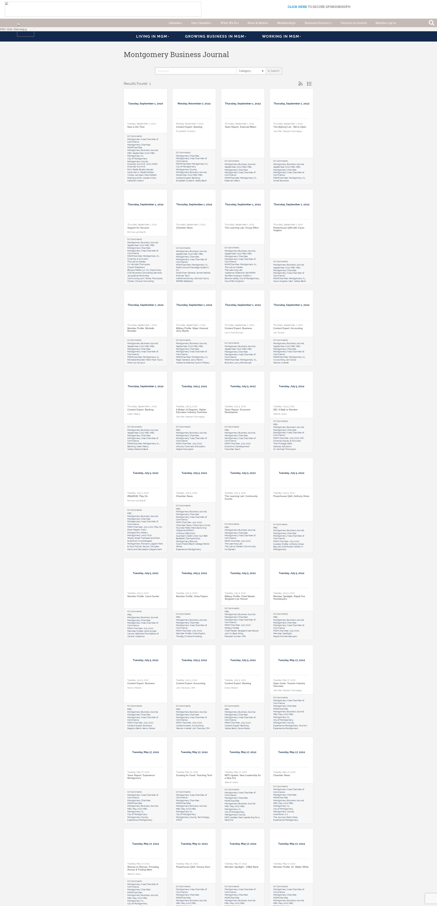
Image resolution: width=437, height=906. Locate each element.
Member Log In (386, 23)
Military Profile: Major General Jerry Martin (192, 329)
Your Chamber (200, 23)
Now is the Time (136, 126)
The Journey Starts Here (285, 817)
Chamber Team (232, 449)
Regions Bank (134, 728)
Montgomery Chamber (138, 144)
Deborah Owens (135, 180)
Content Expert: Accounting (288, 328)
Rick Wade (132, 169)
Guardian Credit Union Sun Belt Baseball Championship (192, 537)
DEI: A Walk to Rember (285, 409)
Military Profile (232, 628)
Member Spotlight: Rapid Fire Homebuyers (289, 597)
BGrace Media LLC (136, 270)
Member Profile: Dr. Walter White (291, 866)
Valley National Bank (137, 449)
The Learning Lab (233, 270)
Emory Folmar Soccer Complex (143, 546)
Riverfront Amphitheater (139, 541)
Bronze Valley (231, 278)
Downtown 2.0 (280, 814)
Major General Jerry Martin (189, 359)
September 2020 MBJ (143, 153)
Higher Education (185, 449)
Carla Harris (133, 172)
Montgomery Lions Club (139, 535)
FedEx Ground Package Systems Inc (192, 268)
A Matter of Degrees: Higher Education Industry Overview (191, 411)
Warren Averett (281, 362)
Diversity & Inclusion (137, 259)
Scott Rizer (181, 272)
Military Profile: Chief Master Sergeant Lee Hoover (240, 597)
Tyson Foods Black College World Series (192, 545)
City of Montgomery (137, 158)
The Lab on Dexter (136, 261)
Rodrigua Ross (134, 178)
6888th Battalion (184, 281)
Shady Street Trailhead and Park (143, 538)
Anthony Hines (296, 544)
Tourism (303, 725)
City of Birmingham (234, 281)
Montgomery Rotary (137, 532)
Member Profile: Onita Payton (192, 596)
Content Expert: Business (238, 328)
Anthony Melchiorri (185, 533)
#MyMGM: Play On (137, 496)
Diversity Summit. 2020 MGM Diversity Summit (142, 165)
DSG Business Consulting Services (144, 272)
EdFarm (247, 275)
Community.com (135, 278)
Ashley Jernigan (135, 175)
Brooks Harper (146, 169)
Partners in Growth (354, 23)
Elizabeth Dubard (185, 180)
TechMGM (250, 272)
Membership (285, 23)
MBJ (129, 153)
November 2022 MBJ (186, 175)
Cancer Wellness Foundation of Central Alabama (143, 634)
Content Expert (183, 178)
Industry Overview (185, 446)
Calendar (175, 23)
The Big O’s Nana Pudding (189, 636)
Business (229, 362)
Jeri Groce (291, 359)
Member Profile (135, 631)
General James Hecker (199, 272)
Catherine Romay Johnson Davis (192, 278)
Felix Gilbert (151, 175)
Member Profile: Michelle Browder (140, 329)
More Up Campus (136, 362)
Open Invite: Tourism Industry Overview (289, 684)
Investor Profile (280, 544)
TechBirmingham (233, 275)
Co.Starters (230, 549)
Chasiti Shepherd (136, 267)
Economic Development (237, 446)
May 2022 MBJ (285, 714)
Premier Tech (182, 275)
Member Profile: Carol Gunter (143, 596)
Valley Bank (201, 180)
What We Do (228, 23)
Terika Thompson (154, 278)
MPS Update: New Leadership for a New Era (243, 776)
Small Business (281, 180)
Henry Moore (148, 728)
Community (250, 546)
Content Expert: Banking (189, 126)
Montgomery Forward (138, 543)
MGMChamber (134, 147)
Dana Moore (243, 728)
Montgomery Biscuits (186, 541)
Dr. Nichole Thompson (138, 264)
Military (206, 362)
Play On (158, 527)
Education (200, 446)
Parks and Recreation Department (144, 549)
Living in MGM (151, 36)
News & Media (257, 23)
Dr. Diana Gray (153, 270)
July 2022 (197, 443)
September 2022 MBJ (235, 167)
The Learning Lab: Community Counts (241, 497)
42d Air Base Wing (234, 633)
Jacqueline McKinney (138, 275)
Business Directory (317, 23)
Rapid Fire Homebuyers (285, 636)
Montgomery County (137, 161)
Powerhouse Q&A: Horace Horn (193, 866)
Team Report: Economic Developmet (238, 411)
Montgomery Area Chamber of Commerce (142, 140)
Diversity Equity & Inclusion (287, 440)
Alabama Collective (234, 272)
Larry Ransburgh (243, 362)
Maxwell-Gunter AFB (235, 636)
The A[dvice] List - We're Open (289, 126)
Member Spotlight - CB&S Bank (241, 866)
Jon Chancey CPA (201, 728)
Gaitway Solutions (282, 446)
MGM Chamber (183, 443)
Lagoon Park (156, 543)
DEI (302, 438)
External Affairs (232, 180)
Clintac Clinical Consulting (140, 281)
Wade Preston (147, 172)
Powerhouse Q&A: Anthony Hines (291, 496)
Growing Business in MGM (214, 36)
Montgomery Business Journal (142, 150)
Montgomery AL (135, 156)
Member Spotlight (282, 633)
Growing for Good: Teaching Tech (194, 775)
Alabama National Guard (188, 362)
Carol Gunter (150, 631)
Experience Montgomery (188, 549)
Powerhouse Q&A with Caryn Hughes (288, 229)
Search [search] (275, 70)
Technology (203, 817)
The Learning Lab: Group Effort (242, 227)
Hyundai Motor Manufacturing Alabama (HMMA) (191, 529)
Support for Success (138, 227)
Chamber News (184, 227)
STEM (179, 820)
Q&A (290, 281)
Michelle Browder (136, 359)
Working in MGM (280, 36)
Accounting (279, 359)
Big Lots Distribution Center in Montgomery (288, 547)
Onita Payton (198, 633)
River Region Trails (136, 529)
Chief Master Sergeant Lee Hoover (241, 630)
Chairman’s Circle (201, 525)
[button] (300, 83)
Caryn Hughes (280, 281)
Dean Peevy (143, 446)
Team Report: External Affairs (240, 126)
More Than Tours (154, 359)
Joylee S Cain (149, 178)
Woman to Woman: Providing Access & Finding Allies (143, 868)
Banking (196, 178)
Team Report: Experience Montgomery (141, 776)
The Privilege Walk (282, 443)
